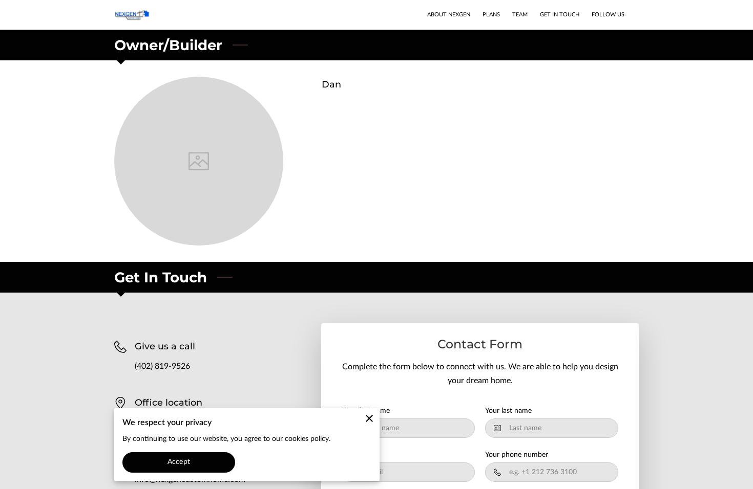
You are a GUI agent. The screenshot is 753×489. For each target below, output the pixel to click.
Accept (179, 461)
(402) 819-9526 (162, 366)
